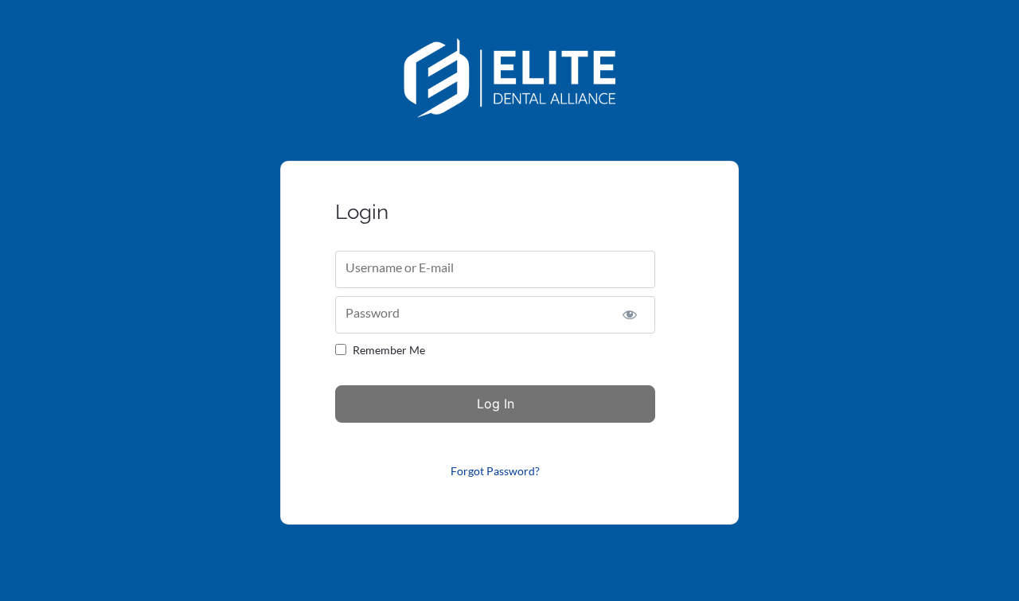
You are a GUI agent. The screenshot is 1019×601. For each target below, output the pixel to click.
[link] (510, 112)
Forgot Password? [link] (495, 471)
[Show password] (629, 315)
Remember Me (389, 350)
